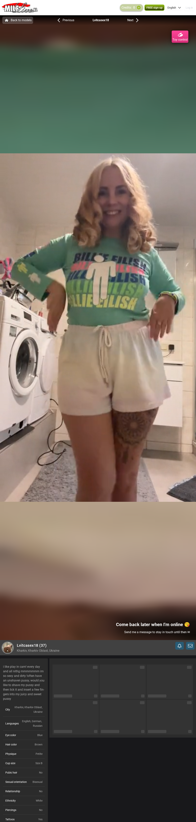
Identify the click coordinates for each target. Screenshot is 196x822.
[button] (174, 7)
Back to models (21, 20)
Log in (189, 7)
